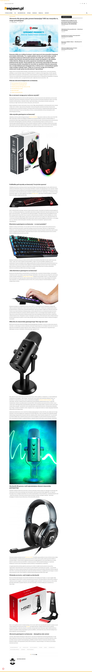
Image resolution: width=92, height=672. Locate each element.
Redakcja (41, 13)
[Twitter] (82, 3)
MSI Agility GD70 (25, 647)
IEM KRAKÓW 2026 (21, 13)
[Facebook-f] (80, 3)
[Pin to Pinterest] (35, 654)
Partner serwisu (14, 22)
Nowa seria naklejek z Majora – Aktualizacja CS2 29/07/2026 (71, 42)
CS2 (15, 13)
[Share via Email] (36, 654)
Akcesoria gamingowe (14, 647)
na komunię (23, 649)
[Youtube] (84, 3)
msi (20, 647)
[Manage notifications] (3, 669)
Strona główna (8, 13)
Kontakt (47, 13)
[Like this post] (31, 654)
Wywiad (29, 13)
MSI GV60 (40, 647)
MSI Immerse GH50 (51, 647)
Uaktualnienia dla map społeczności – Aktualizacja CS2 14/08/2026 (72, 30)
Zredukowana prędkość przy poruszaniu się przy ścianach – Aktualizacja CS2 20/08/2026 (69, 22)
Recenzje (34, 13)
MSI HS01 (45, 647)
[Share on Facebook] (32, 654)
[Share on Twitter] (33, 654)
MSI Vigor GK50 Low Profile (14, 649)
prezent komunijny (30, 649)
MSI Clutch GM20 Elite (33, 647)
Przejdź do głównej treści (5, 0)
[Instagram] (86, 3)
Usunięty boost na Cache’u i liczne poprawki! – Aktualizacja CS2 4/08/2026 (71, 36)
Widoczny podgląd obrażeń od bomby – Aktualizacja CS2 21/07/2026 (69, 48)
